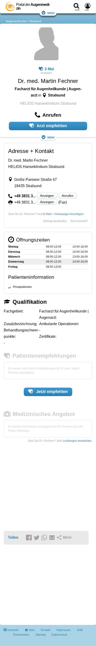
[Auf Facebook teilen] (29, 537)
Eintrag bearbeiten (55, 221)
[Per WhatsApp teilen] (44, 537)
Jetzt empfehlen (51, 391)
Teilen (13, 537)
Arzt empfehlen (51, 125)
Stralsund (35, 21)
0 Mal (49, 69)
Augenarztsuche (16, 21)
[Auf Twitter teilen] (37, 537)
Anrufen (67, 195)
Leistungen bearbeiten (77, 440)
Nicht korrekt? (79, 221)
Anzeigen (47, 195)
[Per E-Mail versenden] (52, 537)
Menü (51, 13)
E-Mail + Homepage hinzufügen (63, 214)
